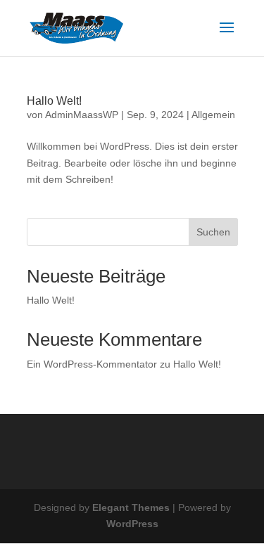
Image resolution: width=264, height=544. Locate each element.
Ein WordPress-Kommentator (92, 364)
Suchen (213, 232)
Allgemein (213, 114)
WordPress (132, 523)
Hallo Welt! (54, 101)
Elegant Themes (131, 507)
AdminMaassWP (81, 114)
